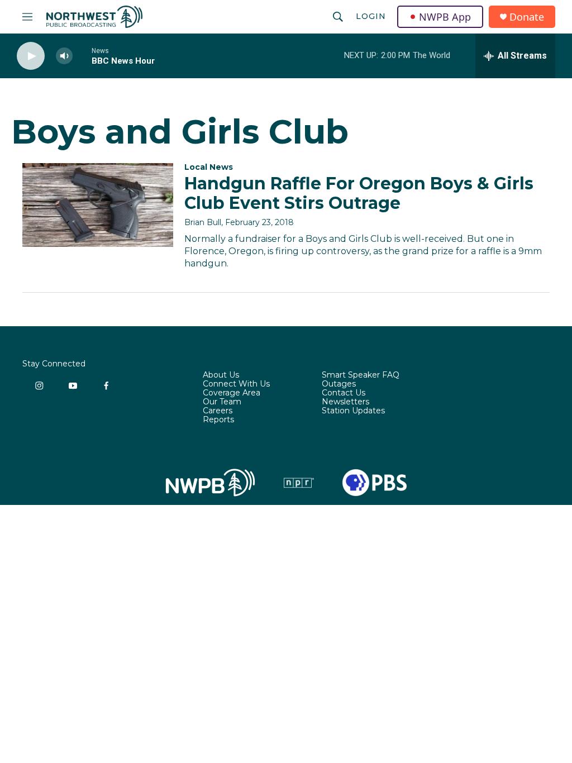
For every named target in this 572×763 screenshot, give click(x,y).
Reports (218, 420)
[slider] (82, 55)
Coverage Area (231, 393)
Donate (526, 17)
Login (371, 16)
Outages (339, 384)
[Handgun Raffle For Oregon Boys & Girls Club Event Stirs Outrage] (97, 205)
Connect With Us (236, 384)
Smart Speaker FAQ (360, 375)
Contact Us (343, 393)
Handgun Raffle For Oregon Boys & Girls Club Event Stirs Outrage (358, 193)
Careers (217, 411)
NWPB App (445, 16)
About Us (221, 375)
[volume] (64, 56)
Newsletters (345, 402)
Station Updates (353, 411)
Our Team (222, 402)
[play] (31, 56)
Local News (208, 167)
